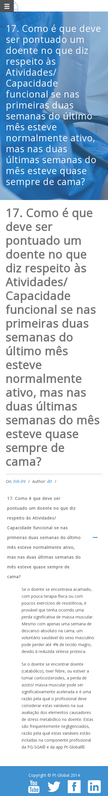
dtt (49, 481)
